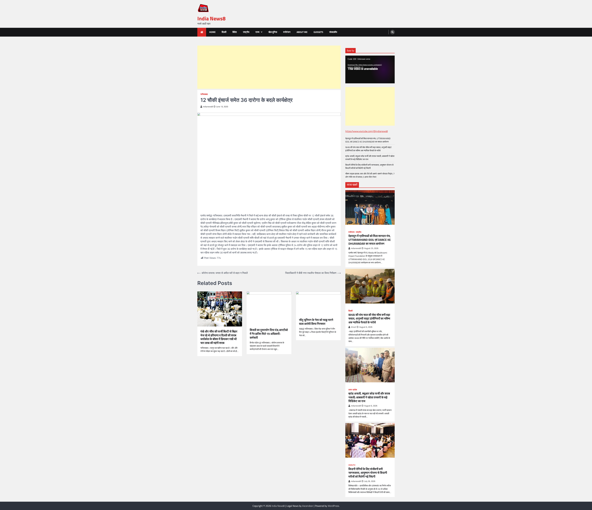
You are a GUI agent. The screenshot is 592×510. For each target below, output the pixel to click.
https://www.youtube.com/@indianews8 (366, 131)
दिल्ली (224, 32)
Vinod (353, 327)
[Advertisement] (269, 67)
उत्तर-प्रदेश (352, 390)
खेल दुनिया (272, 32)
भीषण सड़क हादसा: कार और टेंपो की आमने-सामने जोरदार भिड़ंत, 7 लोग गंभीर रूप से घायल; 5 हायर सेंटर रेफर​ (370, 175)
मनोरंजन (286, 32)
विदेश (234, 32)
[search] (392, 32)
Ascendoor (307, 506)
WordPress (333, 506)
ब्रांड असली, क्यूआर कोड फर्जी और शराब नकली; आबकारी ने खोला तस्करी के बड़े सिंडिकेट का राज (369, 397)
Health (351, 465)
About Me (302, 32)
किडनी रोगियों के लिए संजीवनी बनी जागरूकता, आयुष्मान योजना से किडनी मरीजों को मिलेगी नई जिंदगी (369, 166)
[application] (370, 69)
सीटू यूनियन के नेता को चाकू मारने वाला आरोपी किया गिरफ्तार (316, 322)
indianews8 (208, 106)
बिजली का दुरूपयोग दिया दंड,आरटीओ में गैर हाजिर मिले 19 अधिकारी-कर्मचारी (269, 333)
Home (212, 32)
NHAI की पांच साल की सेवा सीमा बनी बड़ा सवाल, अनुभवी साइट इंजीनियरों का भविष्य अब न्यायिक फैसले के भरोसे (368, 149)
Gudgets (318, 32)
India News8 (211, 18)
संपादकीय (333, 32)
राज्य (257, 32)
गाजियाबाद (204, 94)
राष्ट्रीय (246, 32)
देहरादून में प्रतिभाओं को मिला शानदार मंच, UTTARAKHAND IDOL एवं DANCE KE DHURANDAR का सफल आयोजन (368, 140)
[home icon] (201, 32)
